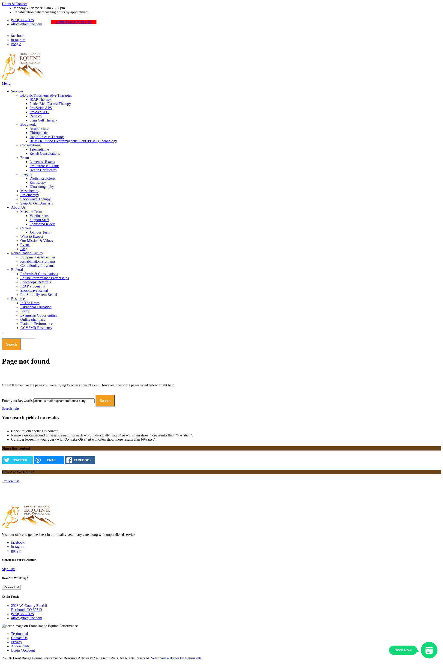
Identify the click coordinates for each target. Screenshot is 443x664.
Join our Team (40, 232)
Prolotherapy (29, 195)
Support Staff (39, 220)
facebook (17, 36)
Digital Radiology (43, 178)
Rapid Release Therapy (47, 137)
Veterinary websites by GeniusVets (176, 658)
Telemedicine (39, 149)
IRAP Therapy (40, 99)
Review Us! (11, 587)
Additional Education (35, 307)
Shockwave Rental (34, 290)
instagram (18, 40)
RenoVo (36, 116)
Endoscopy (38, 182)
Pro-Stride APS (41, 108)
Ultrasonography (42, 187)
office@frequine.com (26, 24)
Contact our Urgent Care (74, 22)
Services (17, 91)
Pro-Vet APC (39, 112)
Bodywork (28, 124)
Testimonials (20, 634)
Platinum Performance (36, 324)
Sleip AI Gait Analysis (36, 203)
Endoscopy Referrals (35, 282)
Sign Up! (8, 569)
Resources (18, 299)
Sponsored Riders (42, 224)
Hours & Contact (14, 4)
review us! (11, 481)
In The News (29, 303)
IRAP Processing (32, 286)
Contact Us (19, 638)
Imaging (26, 174)
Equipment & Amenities (37, 257)
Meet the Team (31, 211)
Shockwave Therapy (35, 199)
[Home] (25, 79)
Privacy (16, 642)
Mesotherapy (29, 191)
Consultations (30, 145)
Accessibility (20, 646)
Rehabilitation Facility (27, 253)
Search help (10, 408)
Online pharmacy (32, 319)
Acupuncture (39, 128)
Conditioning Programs (37, 265)
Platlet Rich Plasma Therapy (50, 104)
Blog (23, 249)
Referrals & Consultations (39, 274)
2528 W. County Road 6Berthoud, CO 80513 (29, 608)
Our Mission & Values (36, 241)
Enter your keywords (17, 401)
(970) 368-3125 (22, 20)
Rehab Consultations (45, 153)
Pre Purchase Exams (44, 166)
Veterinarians (39, 216)
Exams (25, 158)
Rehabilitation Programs (37, 261)
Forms (25, 311)
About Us (18, 207)
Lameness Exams (42, 162)
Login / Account (23, 650)
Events (25, 245)
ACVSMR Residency (36, 328)
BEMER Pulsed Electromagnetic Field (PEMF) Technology (73, 141)
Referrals (17, 270)
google (16, 44)
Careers (25, 228)
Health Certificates (43, 170)
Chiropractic (39, 133)
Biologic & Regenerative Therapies (46, 95)
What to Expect (31, 236)
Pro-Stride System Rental (38, 294)
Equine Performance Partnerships (44, 278)
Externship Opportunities (38, 315)
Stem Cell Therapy (43, 120)
